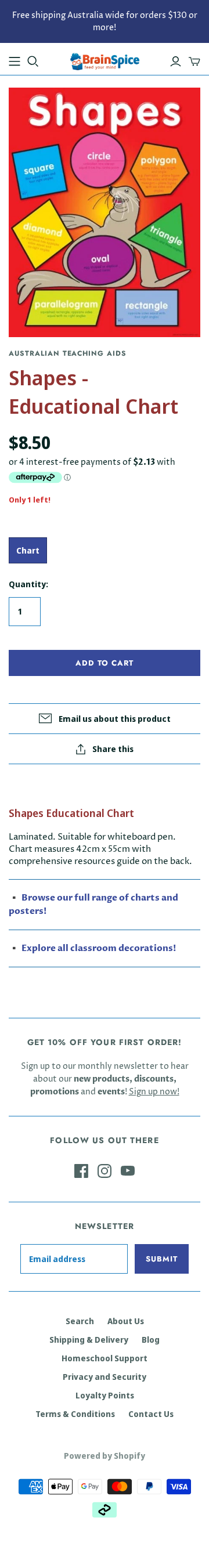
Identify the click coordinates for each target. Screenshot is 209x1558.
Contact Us (151, 1413)
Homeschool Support (104, 1358)
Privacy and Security (104, 1376)
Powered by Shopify (104, 1455)
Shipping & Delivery (88, 1339)
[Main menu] (14, 61)
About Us (125, 1320)
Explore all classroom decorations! (98, 948)
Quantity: (28, 584)
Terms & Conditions (75, 1413)
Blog (151, 1339)
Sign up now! (154, 1091)
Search (80, 1320)
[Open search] (33, 61)
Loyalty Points (104, 1395)
